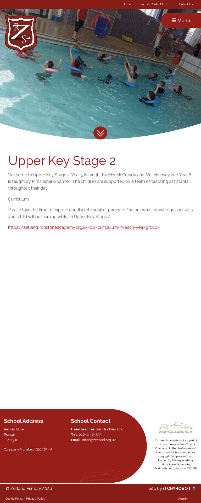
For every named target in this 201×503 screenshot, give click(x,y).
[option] (36, 379)
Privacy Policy (35, 498)
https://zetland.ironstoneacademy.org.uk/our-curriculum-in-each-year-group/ (84, 227)
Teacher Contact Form (154, 4)
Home (126, 4)
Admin (183, 498)
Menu (183, 20)
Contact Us (185, 4)
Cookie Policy (14, 498)
